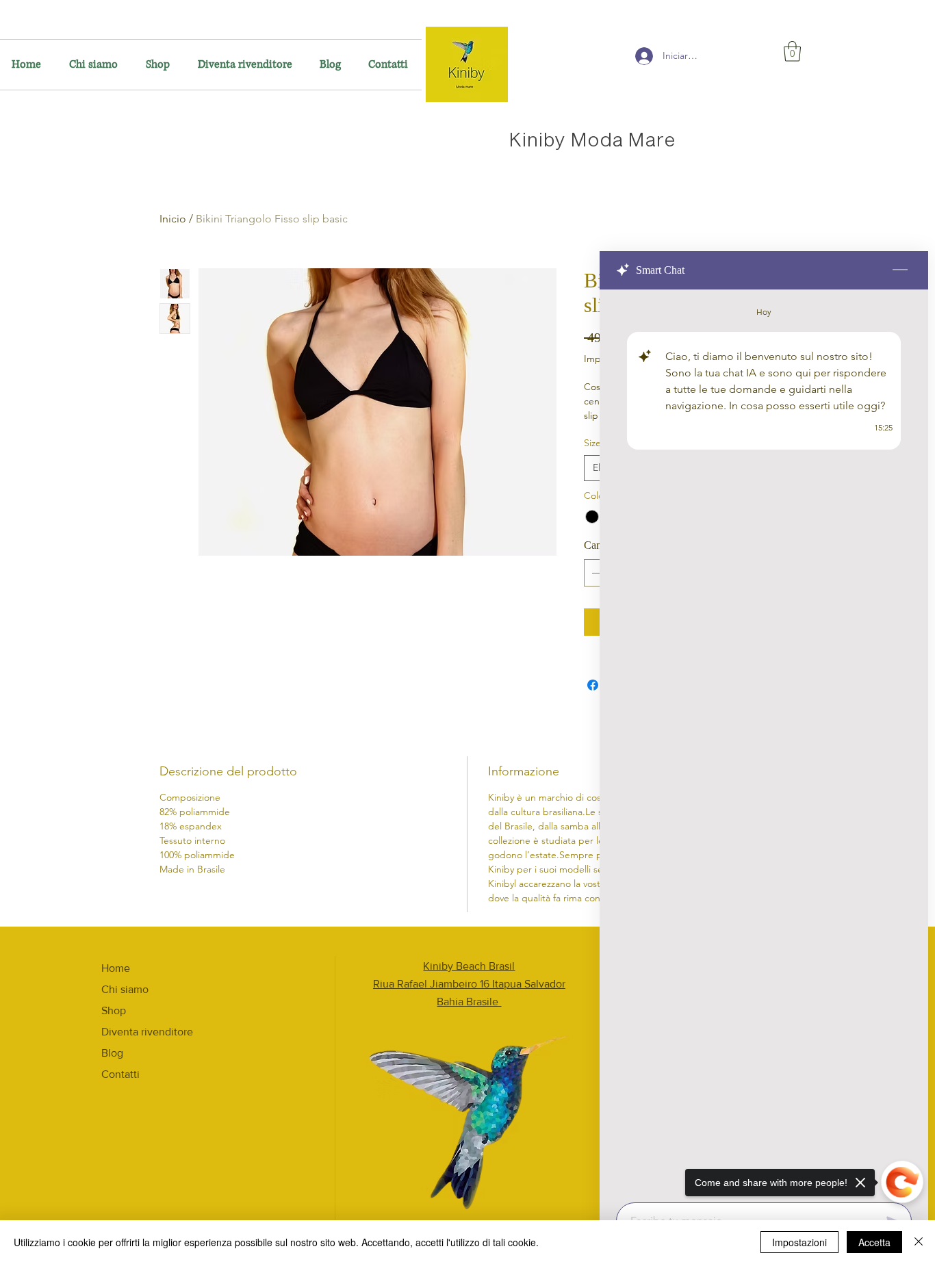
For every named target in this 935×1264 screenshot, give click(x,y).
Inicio (172, 218)
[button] (792, 51)
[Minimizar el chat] (900, 270)
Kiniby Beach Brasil (469, 966)
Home (115, 968)
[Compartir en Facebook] (593, 685)
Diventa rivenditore (147, 1031)
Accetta (874, 1242)
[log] (764, 741)
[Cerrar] (918, 1242)
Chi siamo (125, 989)
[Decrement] (595, 573)
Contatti (120, 1074)
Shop (113, 1010)
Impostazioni (799, 1242)
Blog (112, 1053)
